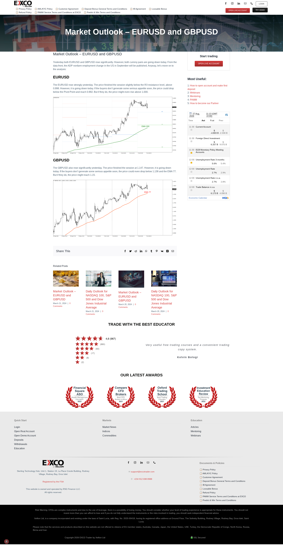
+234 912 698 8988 (142, 479)
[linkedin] (238, 3)
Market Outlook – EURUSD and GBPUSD (64, 295)
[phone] (251, 3)
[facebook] (225, 3)
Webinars (195, 92)
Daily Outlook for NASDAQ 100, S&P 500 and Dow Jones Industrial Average (98, 299)
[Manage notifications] (6, 541)
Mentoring (195, 96)
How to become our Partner (204, 103)
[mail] (245, 3)
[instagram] (232, 3)
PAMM (193, 99)
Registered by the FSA (53, 481)
